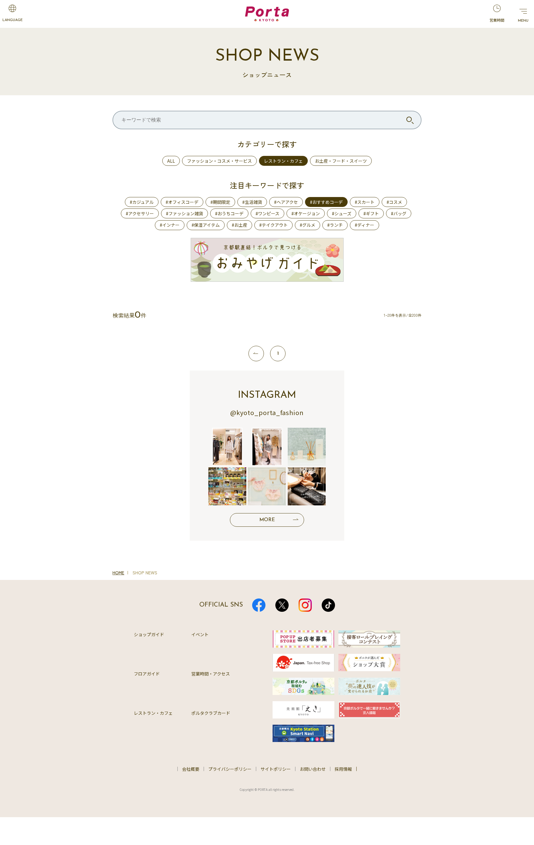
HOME (118, 572)
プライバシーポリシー (230, 769)
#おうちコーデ (229, 213)
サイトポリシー (276, 769)
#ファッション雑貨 (184, 213)
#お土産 (239, 225)
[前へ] (256, 353)
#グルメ (307, 225)
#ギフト (371, 213)
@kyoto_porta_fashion (267, 412)
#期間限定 (220, 202)
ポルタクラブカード (210, 713)
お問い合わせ (313, 769)
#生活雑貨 (252, 202)
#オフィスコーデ (182, 202)
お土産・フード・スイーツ (341, 161)
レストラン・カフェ (283, 161)
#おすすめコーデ (326, 202)
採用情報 (343, 769)
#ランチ (335, 225)
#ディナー (364, 225)
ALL (171, 161)
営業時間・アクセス (210, 674)
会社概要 (190, 769)
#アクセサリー (140, 213)
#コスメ (394, 202)
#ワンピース (267, 213)
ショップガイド (149, 634)
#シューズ (341, 213)
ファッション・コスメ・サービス (219, 161)
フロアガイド (147, 674)
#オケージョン (305, 213)
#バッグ (398, 213)
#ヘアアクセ (286, 202)
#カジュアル (142, 202)
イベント (200, 634)
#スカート (365, 202)
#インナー (170, 225)
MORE (267, 519)
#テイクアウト (273, 225)
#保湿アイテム (206, 225)
